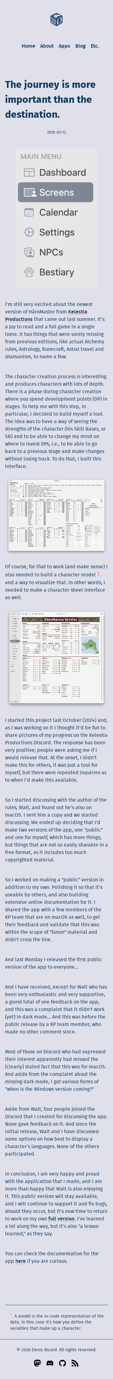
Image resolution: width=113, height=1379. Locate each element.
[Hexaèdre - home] (56, 19)
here (20, 1261)
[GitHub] (63, 1363)
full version (61, 1218)
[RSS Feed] (75, 1363)
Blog (80, 46)
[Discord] (50, 1363)
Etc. (95, 46)
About (47, 46)
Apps (64, 46)
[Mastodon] (37, 1363)
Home (28, 46)
